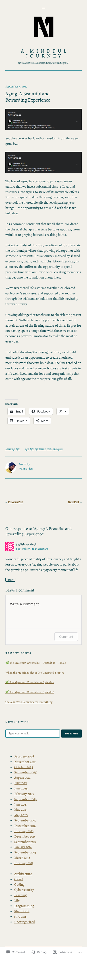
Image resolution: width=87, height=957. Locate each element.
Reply (10, 579)
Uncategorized (24, 921)
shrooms (20, 916)
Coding (19, 884)
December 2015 (25, 836)
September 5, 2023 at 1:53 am (32, 549)
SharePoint (21, 911)
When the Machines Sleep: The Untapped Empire (34, 672)
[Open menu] (43, 8)
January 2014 (23, 846)
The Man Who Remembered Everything (28, 702)
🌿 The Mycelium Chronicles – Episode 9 (29, 682)
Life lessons (40, 449)
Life (18, 449)
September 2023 (25, 799)
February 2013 (23, 863)
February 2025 (24, 793)
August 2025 (22, 777)
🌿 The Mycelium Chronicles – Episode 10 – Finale (35, 663)
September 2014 (25, 841)
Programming (24, 905)
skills (49, 449)
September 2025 (25, 772)
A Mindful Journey (44, 53)
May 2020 (21, 814)
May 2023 (20, 809)
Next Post (73, 502)
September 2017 (25, 820)
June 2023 (20, 804)
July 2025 (20, 782)
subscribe (72, 733)
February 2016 (23, 831)
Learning (10, 449)
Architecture (23, 873)
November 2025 (25, 761)
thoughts (57, 449)
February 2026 (24, 756)
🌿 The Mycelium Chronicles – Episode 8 (29, 692)
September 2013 (25, 852)
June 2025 (21, 788)
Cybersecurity (24, 889)
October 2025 (23, 767)
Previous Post (15, 502)
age (27, 449)
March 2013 (22, 857)
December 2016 (25, 825)
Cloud (18, 879)
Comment (66, 636)
